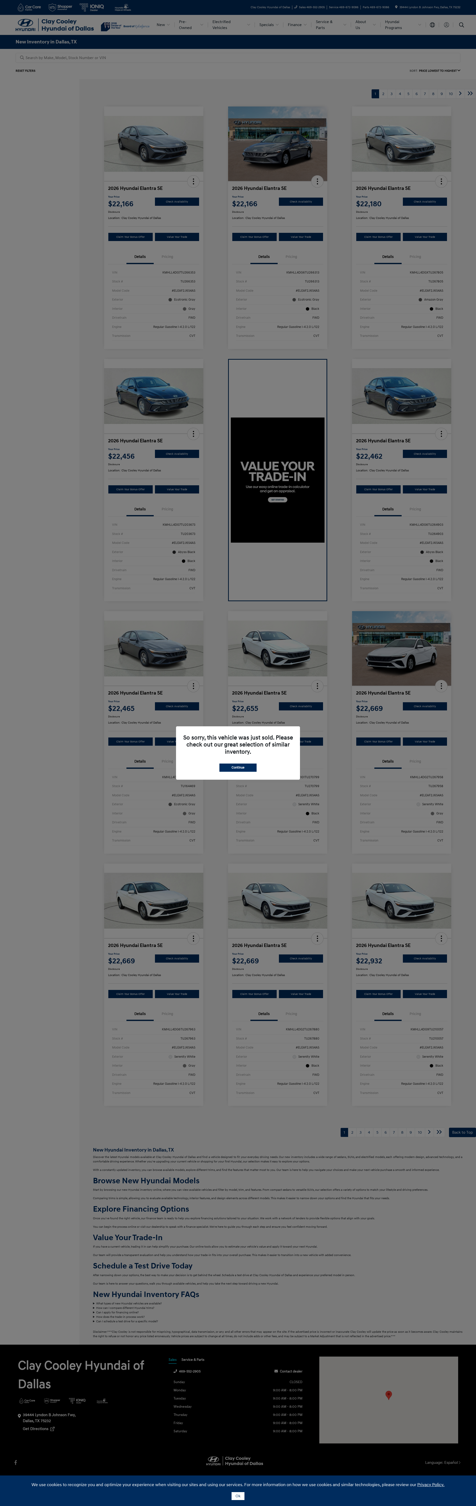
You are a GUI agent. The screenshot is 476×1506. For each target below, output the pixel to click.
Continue (238, 768)
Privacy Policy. (431, 1485)
